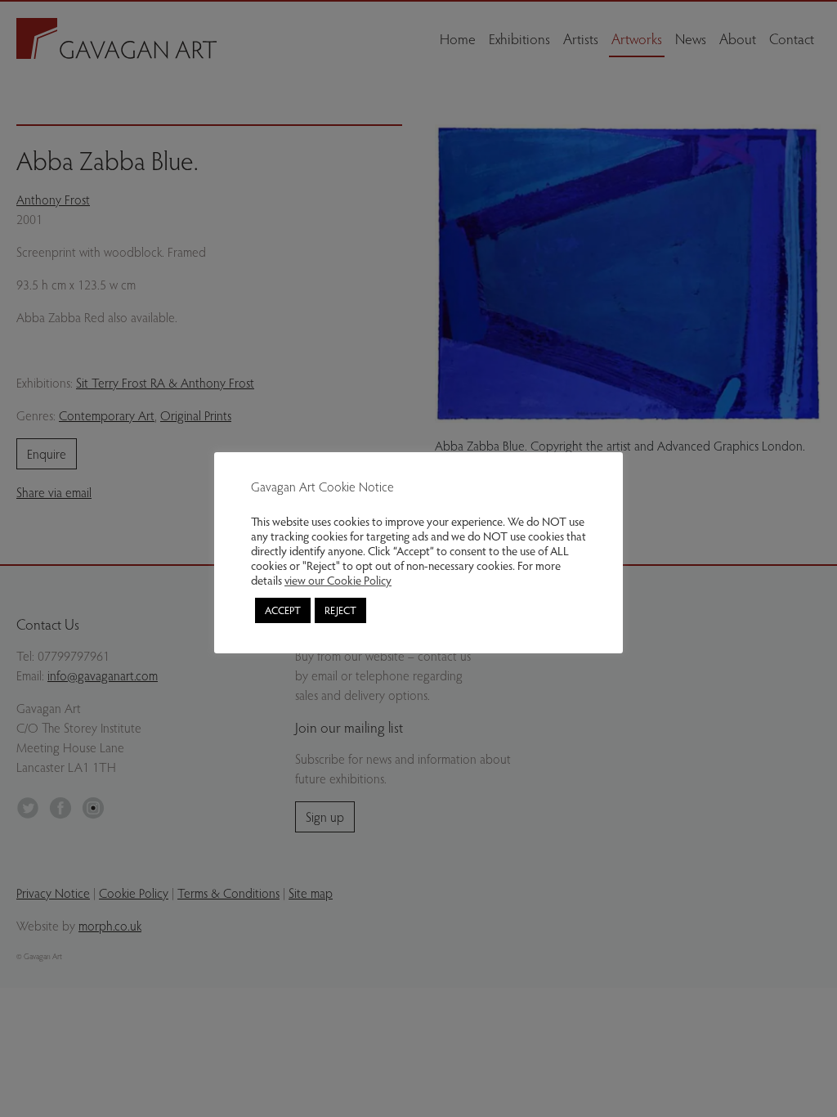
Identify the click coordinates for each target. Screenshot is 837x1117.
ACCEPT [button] (283, 610)
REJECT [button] (340, 610)
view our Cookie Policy (338, 580)
